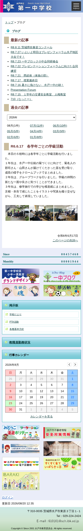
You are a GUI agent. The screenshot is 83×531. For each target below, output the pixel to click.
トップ (9, 22)
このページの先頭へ (65, 240)
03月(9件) (59, 131)
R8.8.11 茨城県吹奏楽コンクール (31, 47)
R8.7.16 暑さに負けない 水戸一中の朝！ (37, 85)
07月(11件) (37, 125)
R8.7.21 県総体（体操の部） (30, 75)
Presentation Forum (23, 89)
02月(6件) (13, 137)
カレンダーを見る (41, 416)
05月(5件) (13, 131)
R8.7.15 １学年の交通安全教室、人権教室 (38, 94)
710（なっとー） (21, 99)
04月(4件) (36, 131)
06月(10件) (60, 125)
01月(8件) (36, 137)
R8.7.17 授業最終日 (24, 80)
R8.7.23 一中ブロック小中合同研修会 (34, 61)
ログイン (7, 497)
